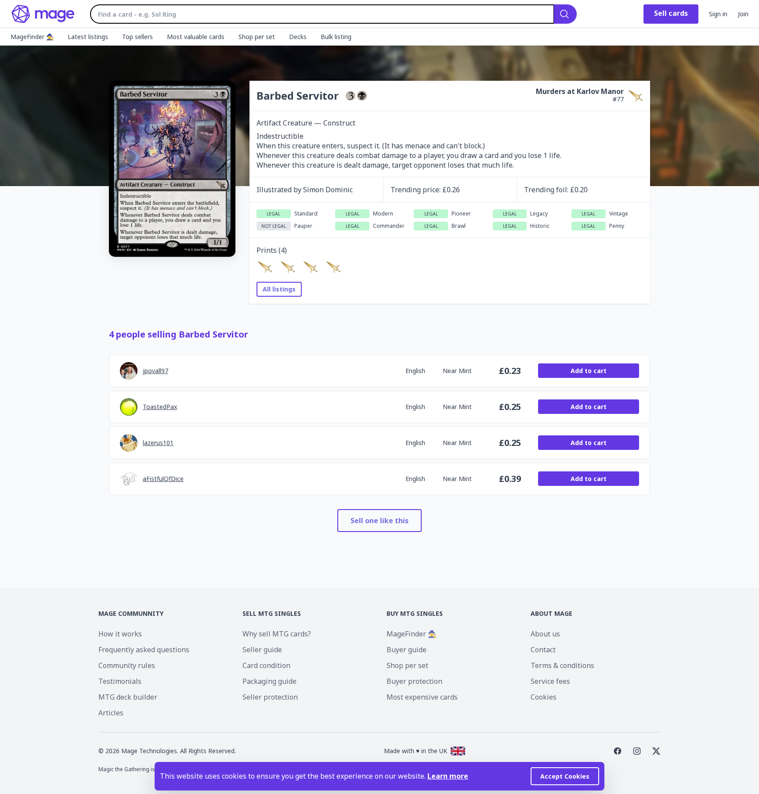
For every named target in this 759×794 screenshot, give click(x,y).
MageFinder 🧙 (412, 634)
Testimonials (119, 681)
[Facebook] (617, 751)
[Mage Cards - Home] (43, 14)
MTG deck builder (127, 697)
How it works (120, 634)
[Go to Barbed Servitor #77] (264, 267)
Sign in (718, 14)
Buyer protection (414, 681)
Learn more (447, 776)
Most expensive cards (422, 697)
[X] (656, 751)
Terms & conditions (562, 665)
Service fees (550, 681)
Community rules (126, 665)
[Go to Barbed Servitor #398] (287, 267)
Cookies (544, 697)
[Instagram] (636, 751)
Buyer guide (406, 649)
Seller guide (262, 649)
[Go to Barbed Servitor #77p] (333, 267)
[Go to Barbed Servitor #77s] (310, 267)
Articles (110, 713)
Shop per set (407, 665)
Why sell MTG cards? (276, 634)
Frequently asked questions (143, 649)
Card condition (266, 665)
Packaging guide (269, 681)
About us (545, 634)
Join (743, 14)
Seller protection (270, 697)
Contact (543, 649)
